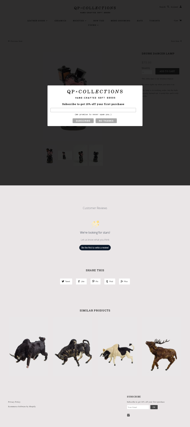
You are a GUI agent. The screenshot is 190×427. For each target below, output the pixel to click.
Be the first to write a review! (95, 247)
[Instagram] (128, 415)
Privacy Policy (14, 402)
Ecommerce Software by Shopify (22, 406)
